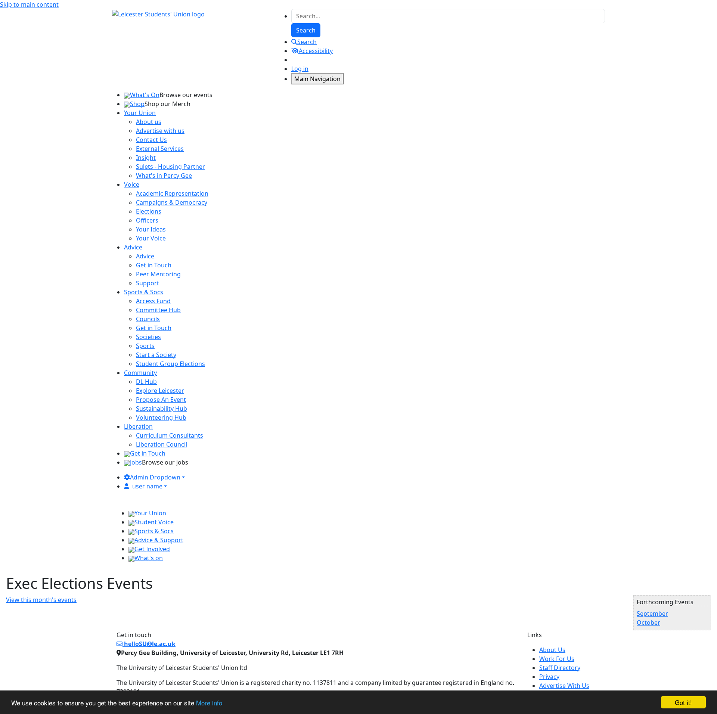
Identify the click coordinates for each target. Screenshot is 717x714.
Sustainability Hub (161, 408)
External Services (160, 149)
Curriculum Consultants (169, 435)
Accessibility (316, 51)
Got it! (683, 702)
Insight (146, 157)
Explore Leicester (160, 391)
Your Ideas (151, 229)
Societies (148, 337)
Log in (299, 69)
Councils (148, 319)
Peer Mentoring (158, 274)
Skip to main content (29, 4)
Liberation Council (161, 444)
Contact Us (151, 140)
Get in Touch (153, 265)
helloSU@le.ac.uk (149, 644)
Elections (148, 211)
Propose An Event (161, 399)
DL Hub (146, 382)
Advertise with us (160, 131)
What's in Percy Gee (164, 175)
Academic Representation (172, 193)
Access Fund (153, 301)
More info (209, 702)
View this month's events (41, 600)
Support (147, 283)
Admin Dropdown (155, 477)
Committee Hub (158, 310)
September (652, 613)
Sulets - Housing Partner (170, 166)
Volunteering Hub (161, 417)
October (648, 622)
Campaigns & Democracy (171, 202)
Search (307, 42)
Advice (145, 256)
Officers (147, 220)
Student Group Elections (170, 364)
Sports (145, 346)
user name (147, 486)
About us (148, 122)
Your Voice (151, 238)
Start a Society (156, 355)
